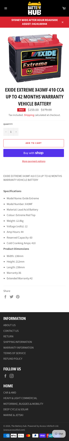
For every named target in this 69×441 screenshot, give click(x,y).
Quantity (8, 124)
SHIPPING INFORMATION (17, 342)
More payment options (33, 161)
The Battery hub (19, 426)
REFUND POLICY (12, 359)
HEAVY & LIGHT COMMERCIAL (20, 398)
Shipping (29, 115)
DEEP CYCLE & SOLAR (15, 409)
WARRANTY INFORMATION (18, 348)
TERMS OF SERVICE (14, 353)
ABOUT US (9, 325)
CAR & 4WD (9, 393)
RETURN (8, 336)
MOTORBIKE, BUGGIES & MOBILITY (23, 404)
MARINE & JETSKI (13, 415)
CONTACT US (11, 331)
